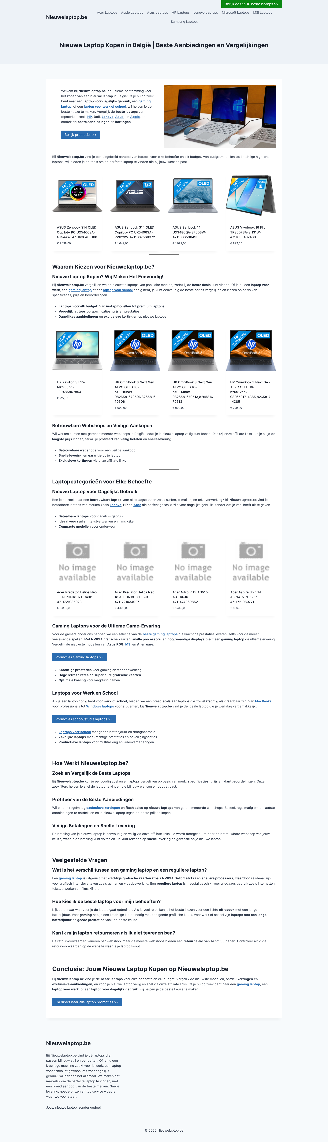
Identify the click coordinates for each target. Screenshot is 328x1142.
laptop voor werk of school (105, 106)
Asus (119, 117)
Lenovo (107, 117)
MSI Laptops (262, 12)
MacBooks (263, 701)
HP (89, 117)
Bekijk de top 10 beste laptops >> (251, 4)
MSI (128, 644)
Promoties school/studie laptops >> (84, 719)
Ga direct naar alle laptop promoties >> (87, 1002)
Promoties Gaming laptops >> (80, 657)
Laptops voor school (75, 732)
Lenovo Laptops (205, 12)
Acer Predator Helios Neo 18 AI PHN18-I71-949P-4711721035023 (77, 597)
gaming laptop (80, 290)
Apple (135, 117)
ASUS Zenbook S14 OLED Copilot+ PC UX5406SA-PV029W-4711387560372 (135, 232)
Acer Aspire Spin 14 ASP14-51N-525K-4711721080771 (245, 597)
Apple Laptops (132, 12)
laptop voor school (118, 290)
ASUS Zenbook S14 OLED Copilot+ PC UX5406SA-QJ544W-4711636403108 (77, 232)
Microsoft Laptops (235, 12)
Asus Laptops (157, 12)
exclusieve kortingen (103, 808)
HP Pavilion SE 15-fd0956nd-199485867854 (71, 387)
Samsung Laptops (184, 21)
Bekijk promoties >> (81, 135)
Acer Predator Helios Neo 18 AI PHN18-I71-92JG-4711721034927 (134, 597)
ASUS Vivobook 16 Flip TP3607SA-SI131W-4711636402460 (248, 232)
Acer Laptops (107, 12)
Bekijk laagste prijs (73, 409)
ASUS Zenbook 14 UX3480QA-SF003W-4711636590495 (189, 232)
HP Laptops (181, 12)
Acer (137, 505)
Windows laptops (100, 706)
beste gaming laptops (160, 634)
